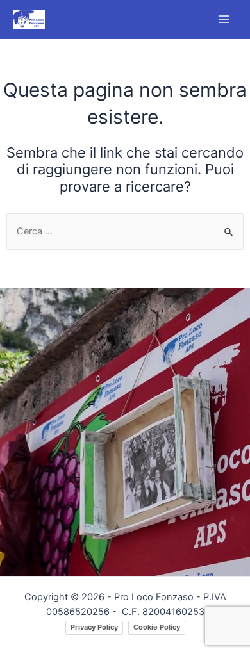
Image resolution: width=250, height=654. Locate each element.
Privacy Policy (94, 627)
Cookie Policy (156, 627)
